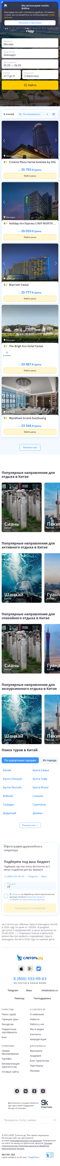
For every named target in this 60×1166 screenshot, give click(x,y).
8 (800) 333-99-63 (30, 978)
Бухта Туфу (40, 778)
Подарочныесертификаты (9, 1031)
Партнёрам (36, 1065)
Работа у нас (37, 1024)
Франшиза (36, 1050)
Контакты (35, 1034)
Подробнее (33, 1157)
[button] (30, 43)
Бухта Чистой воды (13, 787)
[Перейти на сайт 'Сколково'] (46, 1106)
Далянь (38, 813)
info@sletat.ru (50, 990)
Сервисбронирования (10, 1052)
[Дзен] (43, 1091)
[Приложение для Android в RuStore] (38, 968)
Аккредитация (38, 1039)
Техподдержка (42, 998)
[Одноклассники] (34, 1091)
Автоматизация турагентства (11, 1065)
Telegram (33, 876)
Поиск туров (9, 1014)
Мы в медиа (37, 1029)
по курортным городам (20, 760)
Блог (4, 1037)
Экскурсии (8, 1024)
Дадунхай (9, 813)
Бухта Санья (41, 770)
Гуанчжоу (39, 804)
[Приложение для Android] (30, 968)
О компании (37, 1014)
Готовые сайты (10, 1071)
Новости (35, 1019)
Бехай (7, 770)
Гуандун (8, 804)
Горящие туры (10, 1019)
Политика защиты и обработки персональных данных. (25, 1147)
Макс (44, 876)
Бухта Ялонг (41, 787)
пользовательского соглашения (26, 1140)
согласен (16, 894)
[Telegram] (17, 1091)
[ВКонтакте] (25, 1091)
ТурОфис (7, 1058)
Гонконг (38, 796)
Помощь (19, 998)
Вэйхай (8, 796)
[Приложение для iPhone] (21, 968)
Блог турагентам (39, 1060)
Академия (35, 1055)
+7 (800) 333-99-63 (14, 876)
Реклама (35, 1070)
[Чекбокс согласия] (6, 896)
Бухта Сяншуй (12, 778)
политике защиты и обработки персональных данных (27, 898)
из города (49, 760)
